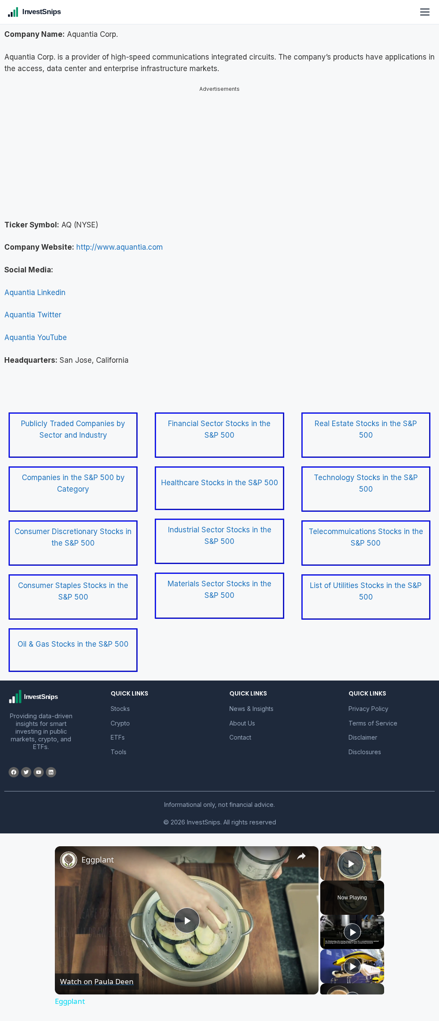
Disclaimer (363, 737)
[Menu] (425, 12)
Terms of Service (373, 723)
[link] (68, 860)
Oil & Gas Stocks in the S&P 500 (73, 644)
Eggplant (97, 859)
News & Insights (251, 708)
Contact (240, 737)
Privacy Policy (368, 708)
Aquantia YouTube (35, 337)
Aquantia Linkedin (35, 292)
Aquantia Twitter (32, 314)
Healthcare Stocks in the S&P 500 (219, 482)
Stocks (120, 708)
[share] (301, 856)
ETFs (118, 737)
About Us (242, 723)
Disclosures (365, 751)
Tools (118, 751)
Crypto (120, 723)
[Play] (352, 931)
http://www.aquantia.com (119, 247)
